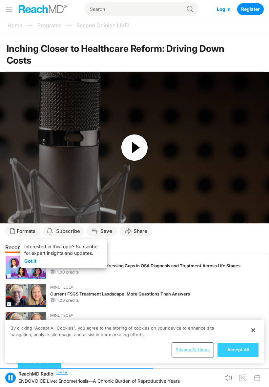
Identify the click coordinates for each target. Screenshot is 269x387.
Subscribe (68, 231)
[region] (134, 341)
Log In (224, 9)
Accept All (238, 349)
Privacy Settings (193, 349)
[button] (10, 378)
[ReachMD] (43, 9)
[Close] (253, 330)
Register (250, 9)
